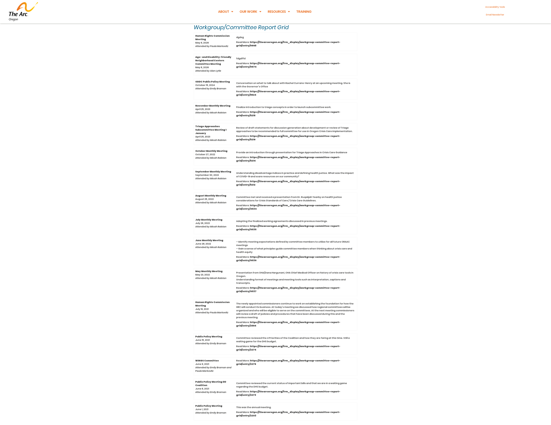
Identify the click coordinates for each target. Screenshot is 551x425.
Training (304, 11)
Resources (277, 11)
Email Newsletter (495, 14)
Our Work (248, 11)
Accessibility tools (495, 7)
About (223, 11)
